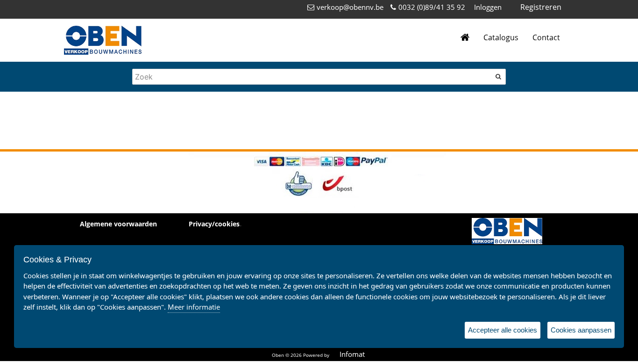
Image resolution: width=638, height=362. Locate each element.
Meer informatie (194, 306)
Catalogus (500, 37)
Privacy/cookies (214, 223)
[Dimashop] (103, 40)
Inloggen (488, 7)
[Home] (465, 38)
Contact (546, 37)
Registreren (540, 7)
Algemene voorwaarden (118, 223)
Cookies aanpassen (581, 330)
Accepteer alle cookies (502, 330)
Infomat (352, 354)
